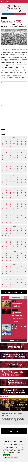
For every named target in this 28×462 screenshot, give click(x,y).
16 (6, 143)
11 (13, 141)
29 (2, 146)
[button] (26, 30)
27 (21, 144)
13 (21, 141)
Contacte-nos (7, 14)
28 (25, 144)
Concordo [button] (6, 455)
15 (2, 143)
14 (25, 141)
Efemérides (3, 18)
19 (17, 143)
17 (10, 143)
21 (25, 143)
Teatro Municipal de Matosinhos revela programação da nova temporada (17, 314)
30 (6, 146)
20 (21, 143)
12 (17, 141)
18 (14, 143)
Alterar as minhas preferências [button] (11, 457)
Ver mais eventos (14, 340)
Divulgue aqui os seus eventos (15, 292)
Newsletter (20, 14)
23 (6, 144)
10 (10, 141)
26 (17, 144)
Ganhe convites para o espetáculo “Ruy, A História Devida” (13, 414)
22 (2, 144)
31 (10, 146)
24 (10, 144)
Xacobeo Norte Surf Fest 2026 (19, 327)
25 (14, 144)
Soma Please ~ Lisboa (17, 303)
